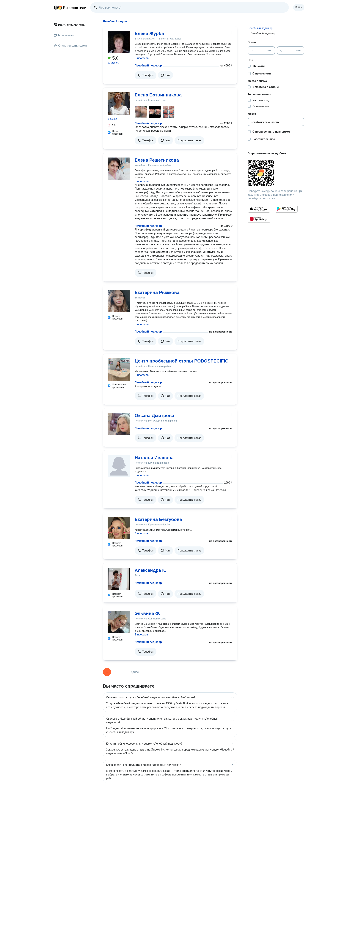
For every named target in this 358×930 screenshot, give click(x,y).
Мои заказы (66, 35)
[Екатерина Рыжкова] (119, 301)
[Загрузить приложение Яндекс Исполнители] (276, 173)
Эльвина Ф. (147, 613)
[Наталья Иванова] (119, 466)
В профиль (142, 58)
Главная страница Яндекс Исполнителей (70, 7)
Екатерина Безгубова (158, 519)
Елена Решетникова (157, 160)
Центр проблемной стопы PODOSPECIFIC (181, 360)
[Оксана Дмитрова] (119, 424)
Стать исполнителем (72, 45)
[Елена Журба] (119, 42)
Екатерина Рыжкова (157, 292)
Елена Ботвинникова (158, 94)
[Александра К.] (119, 579)
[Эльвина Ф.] (119, 622)
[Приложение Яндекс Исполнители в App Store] (259, 209)
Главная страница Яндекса (56, 7)
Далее (135, 671)
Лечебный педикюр (148, 65)
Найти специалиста (71, 24)
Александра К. (150, 570)
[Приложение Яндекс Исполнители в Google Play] (286, 209)
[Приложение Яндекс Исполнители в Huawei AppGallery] (259, 219)
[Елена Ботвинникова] (119, 103)
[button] (145, 75)
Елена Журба (149, 33)
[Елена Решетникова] (119, 169)
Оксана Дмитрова (154, 415)
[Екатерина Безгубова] (119, 528)
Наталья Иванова (154, 457)
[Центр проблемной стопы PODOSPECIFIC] (119, 369)
